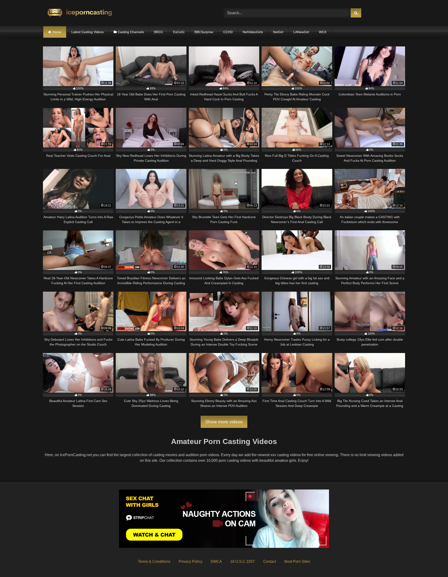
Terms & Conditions (154, 561)
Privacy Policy (190, 561)
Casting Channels (131, 32)
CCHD (228, 32)
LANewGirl (301, 32)
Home (56, 32)
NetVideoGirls (253, 32)
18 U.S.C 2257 (242, 561)
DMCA (216, 561)
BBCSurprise (203, 32)
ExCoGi (178, 32)
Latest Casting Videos (87, 32)
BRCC (158, 32)
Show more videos (224, 421)
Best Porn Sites (297, 561)
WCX (322, 32)
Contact (269, 561)
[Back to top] (433, 563)
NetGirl (278, 32)
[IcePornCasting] (79, 13)
